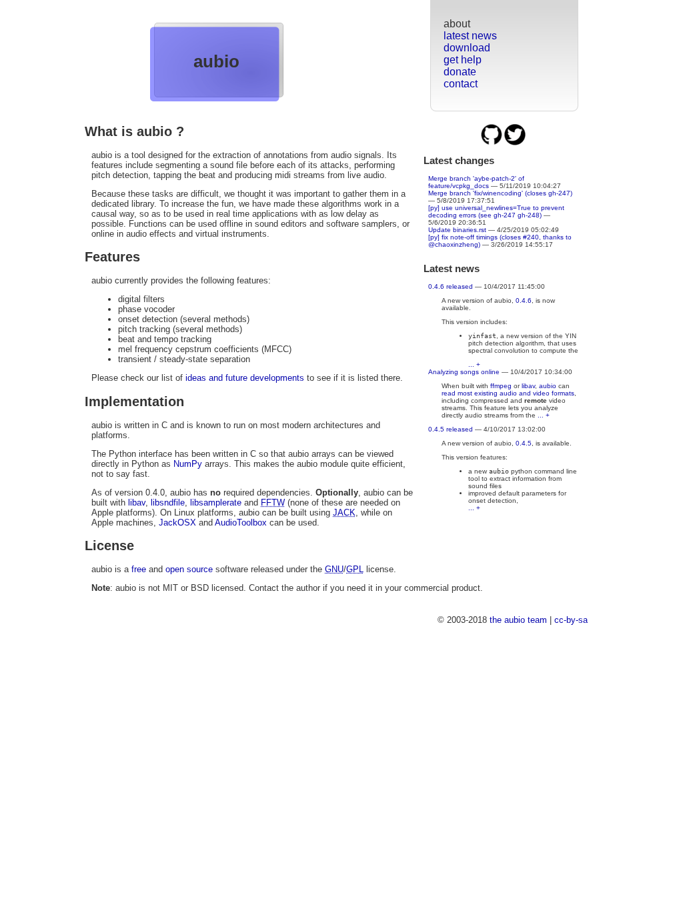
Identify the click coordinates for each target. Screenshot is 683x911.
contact (461, 83)
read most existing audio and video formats (508, 393)
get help (463, 59)
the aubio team (518, 620)
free (138, 569)
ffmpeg (501, 385)
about (457, 23)
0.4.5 (524, 443)
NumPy (187, 464)
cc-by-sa (571, 620)
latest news (470, 35)
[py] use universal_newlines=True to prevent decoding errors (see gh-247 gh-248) (496, 211)
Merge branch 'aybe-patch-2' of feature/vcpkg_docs (476, 182)
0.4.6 (524, 300)
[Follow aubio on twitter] (515, 143)
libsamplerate (215, 503)
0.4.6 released (450, 286)
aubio (216, 61)
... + (474, 364)
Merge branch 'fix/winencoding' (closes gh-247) (500, 193)
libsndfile (168, 503)
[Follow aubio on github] (492, 143)
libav (528, 385)
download (467, 47)
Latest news (452, 268)
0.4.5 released (450, 429)
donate (460, 71)
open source (189, 569)
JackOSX (177, 523)
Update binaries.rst (457, 229)
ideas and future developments (244, 378)
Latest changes (459, 160)
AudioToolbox (241, 523)
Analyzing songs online (464, 371)
